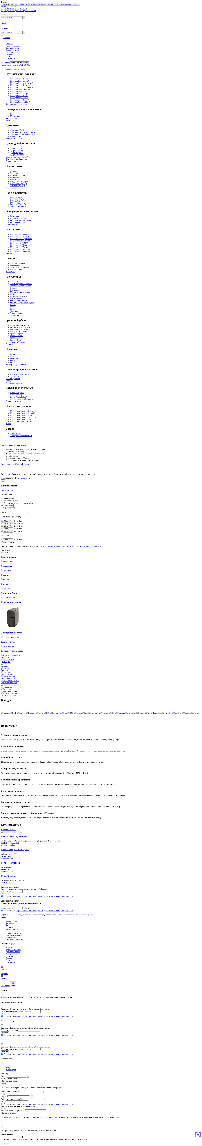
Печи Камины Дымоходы (14, 836)
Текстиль (14, 311)
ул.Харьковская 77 (37, 4)
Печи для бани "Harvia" (19, 100)
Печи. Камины (8, 876)
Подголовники (16, 298)
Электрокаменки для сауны (16, 104)
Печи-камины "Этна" (18, 245)
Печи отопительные (14, 401)
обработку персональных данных (58, 546)
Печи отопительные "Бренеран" (23, 411)
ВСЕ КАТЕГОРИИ (8, 695)
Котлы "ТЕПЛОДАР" (19, 397)
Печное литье (11, 161)
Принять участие (8, 478)
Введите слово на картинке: (12, 1111)
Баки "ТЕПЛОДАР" (18, 200)
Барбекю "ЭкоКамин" (19, 331)
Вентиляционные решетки (21, 374)
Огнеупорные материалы (16, 206)
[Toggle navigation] (2, 35)
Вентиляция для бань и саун (17, 159)
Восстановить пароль (9, 1081)
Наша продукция (7, 464)
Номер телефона (7, 508)
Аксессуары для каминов (16, 365)
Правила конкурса (8, 490)
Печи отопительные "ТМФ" (21, 419)
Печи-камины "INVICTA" (20, 237)
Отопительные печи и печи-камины (18, 503)
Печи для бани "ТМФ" (19, 91)
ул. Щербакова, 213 (51, 4)
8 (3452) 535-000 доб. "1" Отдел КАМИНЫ (18, 11)
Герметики (14, 216)
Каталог (4, 15)
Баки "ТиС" (15, 202)
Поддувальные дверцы (19, 182)
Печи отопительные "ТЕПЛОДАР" (24, 417)
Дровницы (14, 377)
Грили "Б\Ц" (15, 338)
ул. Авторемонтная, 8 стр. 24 (69, 4)
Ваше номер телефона (9, 1011)
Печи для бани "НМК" (19, 96)
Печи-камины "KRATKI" (20, 249)
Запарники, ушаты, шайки (20, 286)
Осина (12, 362)
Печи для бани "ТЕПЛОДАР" (22, 87)
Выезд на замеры (12, 50)
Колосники (14, 177)
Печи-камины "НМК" (19, 243)
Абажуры (14, 282)
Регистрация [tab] (11, 1070)
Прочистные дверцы (18, 184)
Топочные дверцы (17, 186)
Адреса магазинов (40, 4)
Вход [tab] (8, 1068)
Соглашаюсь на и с (38, 896)
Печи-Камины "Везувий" (20, 241)
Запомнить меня (10, 1079)
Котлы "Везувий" (17, 393)
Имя (3, 1102)
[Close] (2, 995)
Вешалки (14, 288)
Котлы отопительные (14, 383)
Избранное (5, 63)
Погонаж (9, 344)
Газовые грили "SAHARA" (21, 327)
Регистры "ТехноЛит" (19, 204)
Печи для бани (11, 921)
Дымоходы (10, 120)
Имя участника (7, 505)
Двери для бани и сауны (15, 139)
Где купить (10, 52)
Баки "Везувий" (16, 198)
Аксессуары (10, 272)
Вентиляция (15, 290)
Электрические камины (19, 267)
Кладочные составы (18, 218)
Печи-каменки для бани (15, 69)
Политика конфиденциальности (44, 915)
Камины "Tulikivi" (17, 270)
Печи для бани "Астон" (19, 81)
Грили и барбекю (12, 315)
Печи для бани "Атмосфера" (21, 83)
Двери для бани (12, 929)
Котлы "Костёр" (16, 395)
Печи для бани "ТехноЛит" (21, 89)
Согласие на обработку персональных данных (75, 915)
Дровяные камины (17, 263)
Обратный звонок (21, 464)
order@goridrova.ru (8, 6)
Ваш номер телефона (9, 1030)
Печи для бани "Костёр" (20, 79)
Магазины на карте (8, 830)
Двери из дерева (16, 153)
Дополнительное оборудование (22, 399)
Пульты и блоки (16, 116)
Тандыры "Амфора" (18, 342)
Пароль (4, 1076)
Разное (8, 424)
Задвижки (14, 173)
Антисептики (15, 434)
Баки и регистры (12, 188)
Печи (12, 114)
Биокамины (15, 265)
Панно (13, 305)
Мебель (13, 294)
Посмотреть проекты (23, 478)
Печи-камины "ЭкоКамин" (21, 234)
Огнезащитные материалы (20, 220)
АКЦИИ (4, 552)
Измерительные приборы (20, 292)
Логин (4, 1074)
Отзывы (9, 54)
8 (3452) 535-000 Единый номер (14, 9)
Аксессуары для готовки (20, 325)
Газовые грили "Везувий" (20, 329)
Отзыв (3, 513)
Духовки (13, 171)
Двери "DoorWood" (18, 148)
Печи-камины (11, 225)
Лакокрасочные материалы (21, 436)
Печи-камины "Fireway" (20, 247)
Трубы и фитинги (13, 379)
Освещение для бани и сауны (22, 303)
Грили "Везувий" (17, 334)
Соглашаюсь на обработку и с (38, 1104)
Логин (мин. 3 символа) (11, 1092)
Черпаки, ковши (16, 313)
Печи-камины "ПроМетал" (21, 239)
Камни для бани (12, 118)
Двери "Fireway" (16, 151)
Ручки (12, 307)
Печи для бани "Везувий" (20, 85)
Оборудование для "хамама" (17, 157)
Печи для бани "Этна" (19, 98)
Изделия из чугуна (17, 175)
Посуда (8, 381)
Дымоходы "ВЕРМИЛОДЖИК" (23, 132)
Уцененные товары (13, 46)
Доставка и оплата (13, 48)
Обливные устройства (19, 300)
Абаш (12, 354)
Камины (9, 253)
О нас (8, 56)
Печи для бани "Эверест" (20, 94)
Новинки (9, 44)
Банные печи (9, 498)
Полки (13, 309)
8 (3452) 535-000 (23, 65)
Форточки (14, 358)
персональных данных (34, 1104)
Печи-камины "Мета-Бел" (20, 251)
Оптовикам (10, 58)
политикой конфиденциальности (88, 546)
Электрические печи (14, 935)
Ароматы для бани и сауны (21, 284)
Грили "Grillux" (16, 336)
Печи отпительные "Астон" (21, 422)
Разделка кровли (16, 136)
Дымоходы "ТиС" (17, 130)
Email (4, 1094)
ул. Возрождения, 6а (23, 4)
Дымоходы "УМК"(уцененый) (22, 134)
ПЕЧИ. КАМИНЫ (10, 863)
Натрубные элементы (18, 296)
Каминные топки (11, 501)
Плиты (13, 179)
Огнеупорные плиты (18, 222)
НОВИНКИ (6, 550)
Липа (12, 356)
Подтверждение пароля (11, 1099)
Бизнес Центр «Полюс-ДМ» (15, 849)
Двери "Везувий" (17, 155)
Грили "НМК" (16, 340)
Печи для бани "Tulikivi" (20, 102)
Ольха (12, 360)
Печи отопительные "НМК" (21, 415)
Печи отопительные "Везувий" (22, 413)
